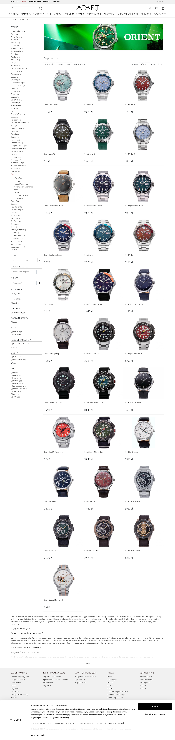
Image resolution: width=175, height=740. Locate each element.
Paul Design (16, 207)
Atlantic (15, 54)
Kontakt (14, 698)
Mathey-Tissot (18, 163)
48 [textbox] (159, 64)
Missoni (15, 168)
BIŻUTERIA (14, 14)
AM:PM (15, 43)
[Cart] (163, 8)
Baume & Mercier (19, 68)
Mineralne (17, 332)
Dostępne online (49, 64)
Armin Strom (17, 48)
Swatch (15, 215)
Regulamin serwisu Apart (117, 695)
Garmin (15, 134)
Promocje (60, 64)
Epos (14, 117)
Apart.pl (13, 19)
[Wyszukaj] (13, 8)
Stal (15, 322)
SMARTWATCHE (94, 14)
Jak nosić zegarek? (24, 629)
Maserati (16, 160)
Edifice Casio (17, 106)
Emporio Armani (18, 114)
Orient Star (16, 201)
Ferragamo (16, 120)
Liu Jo (15, 154)
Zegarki (21, 19)
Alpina (14, 40)
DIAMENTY (26, 14)
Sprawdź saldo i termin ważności (55, 680)
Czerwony (17, 381)
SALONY (161, 2)
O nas (110, 677)
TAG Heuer (16, 218)
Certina (15, 91)
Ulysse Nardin (17, 238)
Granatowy (17, 383)
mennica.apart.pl (146, 677)
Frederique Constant (20, 123)
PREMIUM (69, 14)
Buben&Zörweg (18, 83)
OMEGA (15, 171)
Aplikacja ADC (80, 680)
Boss (14, 77)
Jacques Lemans (19, 146)
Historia (110, 683)
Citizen (15, 94)
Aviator (15, 57)
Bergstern (16, 71)
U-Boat (15, 233)
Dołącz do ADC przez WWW (85, 677)
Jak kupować (16, 683)
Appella (15, 45)
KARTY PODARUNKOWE (127, 14)
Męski (16, 303)
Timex (15, 224)
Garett (14, 131)
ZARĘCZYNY (38, 14)
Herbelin (15, 140)
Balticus (15, 66)
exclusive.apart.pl (146, 680)
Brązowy (17, 375)
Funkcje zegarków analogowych (29, 647)
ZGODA (155, 707)
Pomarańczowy (19, 386)
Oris (14, 204)
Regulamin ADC (81, 683)
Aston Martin (17, 51)
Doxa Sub (16, 100)
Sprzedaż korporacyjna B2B (118, 692)
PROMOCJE (146, 14)
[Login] (150, 8)
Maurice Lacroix (18, 166)
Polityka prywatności (115, 698)
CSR (109, 686)
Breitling (15, 80)
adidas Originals (18, 31)
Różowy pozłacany (20, 389)
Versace (16, 244)
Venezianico (17, 241)
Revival (16, 193)
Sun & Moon (18, 198)
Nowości (67, 64)
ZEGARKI (80, 14)
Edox (14, 108)
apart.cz (143, 686)
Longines (16, 157)
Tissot (15, 227)
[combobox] (144, 64)
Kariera (110, 689)
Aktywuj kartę (48, 683)
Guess (15, 137)
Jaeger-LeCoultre (18, 148)
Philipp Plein (17, 210)
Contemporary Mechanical (23, 187)
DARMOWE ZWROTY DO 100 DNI (39, 2)
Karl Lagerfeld (17, 151)
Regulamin (15, 689)
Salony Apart (112, 680)
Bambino (16, 181)
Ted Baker (16, 221)
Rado (14, 213)
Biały (15, 373)
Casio (14, 88)
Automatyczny (19, 313)
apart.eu (143, 689)
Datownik (17, 357)
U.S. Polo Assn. (18, 235)
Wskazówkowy (19, 360)
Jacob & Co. (17, 143)
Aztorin (15, 60)
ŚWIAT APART (160, 14)
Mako (15, 190)
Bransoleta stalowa (21, 344)
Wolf (14, 250)
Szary (16, 394)
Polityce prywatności (116, 723)
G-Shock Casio (18, 128)
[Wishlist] (156, 8)
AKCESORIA (109, 14)
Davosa (15, 97)
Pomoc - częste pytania (20, 677)
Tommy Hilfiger (18, 230)
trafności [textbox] (143, 64)
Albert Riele (16, 37)
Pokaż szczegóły (38, 735)
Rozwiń (87, 664)
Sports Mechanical (20, 195)
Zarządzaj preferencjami (155, 714)
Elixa (14, 111)
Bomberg (16, 74)
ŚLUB (49, 14)
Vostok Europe (18, 247)
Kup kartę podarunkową (52, 677)
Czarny (17, 378)
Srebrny (17, 391)
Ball (13, 63)
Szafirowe (17, 334)
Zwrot (13, 686)
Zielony (16, 397)
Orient (14, 174)
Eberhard (15, 103)
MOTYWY (58, 14)
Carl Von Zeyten (18, 86)
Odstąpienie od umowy (19, 695)
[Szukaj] (40, 260)
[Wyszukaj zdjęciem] (40, 8)
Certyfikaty (15, 692)
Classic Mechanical (20, 184)
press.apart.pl (145, 683)
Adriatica (16, 34)
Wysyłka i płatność (18, 680)
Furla (14, 126)
